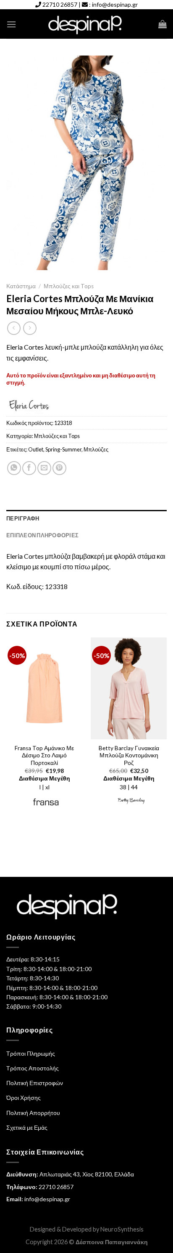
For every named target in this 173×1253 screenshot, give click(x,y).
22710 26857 (59, 4)
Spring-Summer (63, 449)
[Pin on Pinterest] (59, 468)
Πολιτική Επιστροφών (34, 1082)
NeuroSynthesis (122, 1229)
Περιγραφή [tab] (22, 518)
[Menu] (11, 24)
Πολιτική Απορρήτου (33, 1112)
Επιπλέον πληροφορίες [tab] (42, 535)
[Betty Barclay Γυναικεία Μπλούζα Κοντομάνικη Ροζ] (129, 688)
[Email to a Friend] (44, 468)
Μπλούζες (96, 449)
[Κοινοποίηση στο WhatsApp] (14, 468)
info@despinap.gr (115, 4)
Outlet (35, 449)
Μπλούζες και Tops (69, 286)
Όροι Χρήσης (23, 1097)
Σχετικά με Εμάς (26, 1127)
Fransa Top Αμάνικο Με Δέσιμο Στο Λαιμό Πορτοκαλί (44, 755)
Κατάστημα (21, 286)
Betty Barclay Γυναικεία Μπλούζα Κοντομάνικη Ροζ (129, 755)
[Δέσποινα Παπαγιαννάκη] (87, 24)
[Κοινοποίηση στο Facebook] (29, 468)
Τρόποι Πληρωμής (30, 1053)
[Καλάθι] (162, 24)
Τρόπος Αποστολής (32, 1068)
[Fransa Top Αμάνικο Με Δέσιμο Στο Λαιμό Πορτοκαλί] (44, 688)
